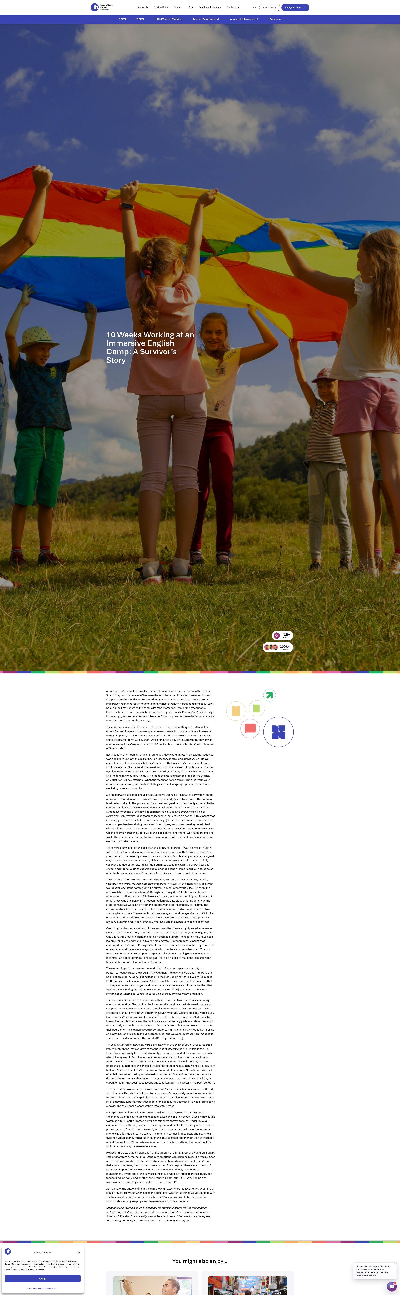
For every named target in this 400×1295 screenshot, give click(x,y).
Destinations (161, 7)
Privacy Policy (50, 1288)
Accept (42, 1278)
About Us (143, 7)
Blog (190, 7)
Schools (178, 7)
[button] (79, 1252)
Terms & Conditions (35, 1288)
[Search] (254, 7)
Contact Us (233, 7)
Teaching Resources (210, 7)
